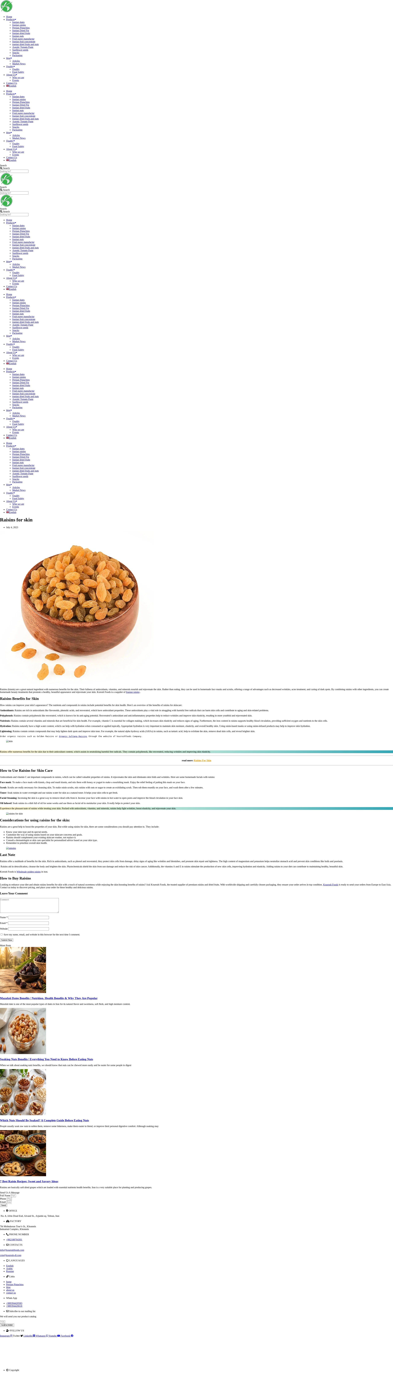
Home (9, 16)
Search (3, 165)
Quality (9, 66)
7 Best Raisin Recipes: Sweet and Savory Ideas (29, 1181)
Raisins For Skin (202, 760)
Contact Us (11, 83)
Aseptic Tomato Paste (22, 47)
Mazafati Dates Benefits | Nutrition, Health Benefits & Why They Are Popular (48, 998)
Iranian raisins (19, 25)
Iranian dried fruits (21, 33)
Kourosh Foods (330, 884)
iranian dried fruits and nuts (25, 44)
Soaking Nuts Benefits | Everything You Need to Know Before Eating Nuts (46, 1059)
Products (10, 19)
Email (4, 923)
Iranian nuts (18, 36)
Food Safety (18, 72)
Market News (18, 63)
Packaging (17, 55)
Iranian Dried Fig (20, 30)
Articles (16, 61)
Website (4, 928)
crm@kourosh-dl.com (10, 1255)
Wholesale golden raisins (29, 871)
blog (8, 58)
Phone (3, 1198)
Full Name (5, 1195)
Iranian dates (18, 22)
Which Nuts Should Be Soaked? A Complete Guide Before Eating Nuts (44, 1120)
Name (4, 917)
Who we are (18, 77)
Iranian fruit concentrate (23, 41)
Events (15, 80)
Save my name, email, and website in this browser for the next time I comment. (42, 934)
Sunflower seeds (20, 50)
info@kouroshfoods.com (12, 1250)
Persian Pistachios (21, 27)
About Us (11, 74)
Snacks (15, 52)
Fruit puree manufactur (23, 38)
